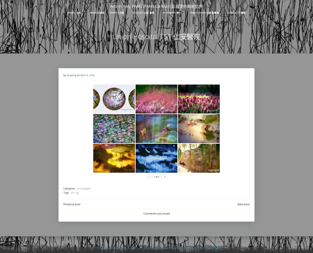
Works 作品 (74, 12)
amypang (71, 75)
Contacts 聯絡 (237, 12)
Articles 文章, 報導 (143, 12)
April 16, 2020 (87, 75)
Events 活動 (117, 12)
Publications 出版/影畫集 (204, 12)
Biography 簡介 (172, 12)
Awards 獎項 (97, 12)
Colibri (217, 248)
